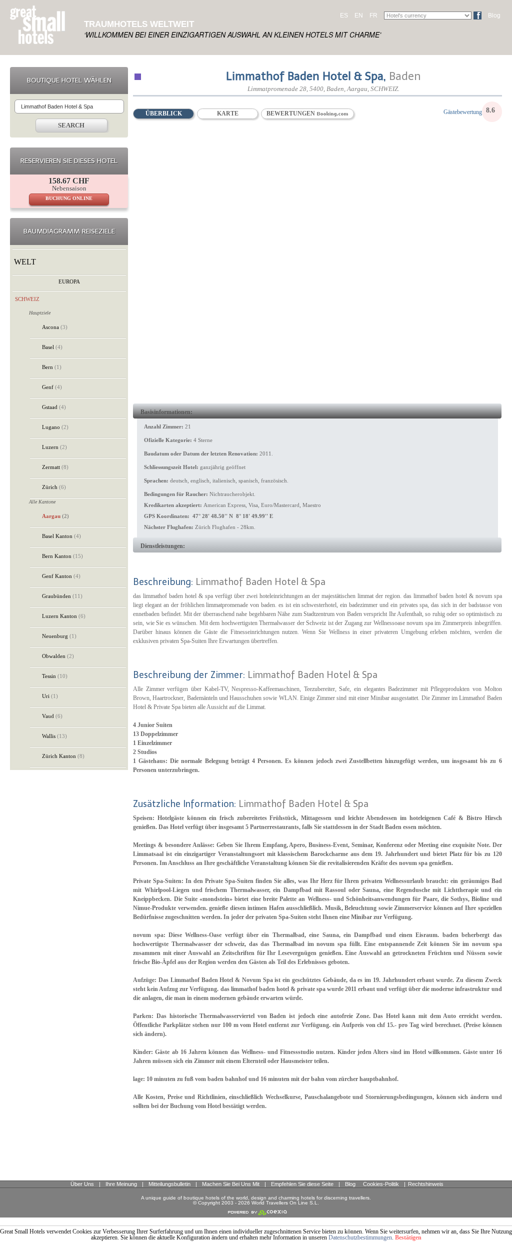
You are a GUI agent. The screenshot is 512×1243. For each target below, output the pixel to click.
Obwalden (58, 656)
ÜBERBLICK (164, 113)
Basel (52, 347)
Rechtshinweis (426, 1184)
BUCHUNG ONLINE (69, 198)
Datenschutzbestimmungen (360, 1237)
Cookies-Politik (381, 1184)
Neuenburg (59, 636)
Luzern (54, 447)
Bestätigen (408, 1237)
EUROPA (69, 281)
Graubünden (62, 596)
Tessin (55, 676)
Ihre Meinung (121, 1184)
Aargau (55, 516)
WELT (25, 262)
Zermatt (55, 467)
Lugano (55, 427)
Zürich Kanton (63, 756)
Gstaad (54, 407)
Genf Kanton (61, 576)
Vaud (52, 716)
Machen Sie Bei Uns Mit (231, 1184)
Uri (50, 696)
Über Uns (82, 1184)
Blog (494, 15)
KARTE (227, 113)
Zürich (54, 487)
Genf (52, 387)
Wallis (54, 736)
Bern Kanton (62, 556)
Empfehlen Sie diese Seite (302, 1184)
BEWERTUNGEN (291, 113)
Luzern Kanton (64, 616)
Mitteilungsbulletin (169, 1184)
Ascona (55, 327)
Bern (52, 367)
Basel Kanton (61, 536)
